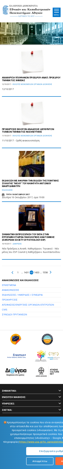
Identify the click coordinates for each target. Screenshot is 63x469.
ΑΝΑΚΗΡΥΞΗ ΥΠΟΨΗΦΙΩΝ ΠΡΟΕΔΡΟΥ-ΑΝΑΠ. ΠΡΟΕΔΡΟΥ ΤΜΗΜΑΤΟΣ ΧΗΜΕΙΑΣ (31, 79)
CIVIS (4, 309)
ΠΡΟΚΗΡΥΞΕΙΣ (9, 299)
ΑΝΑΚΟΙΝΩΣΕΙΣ (10, 289)
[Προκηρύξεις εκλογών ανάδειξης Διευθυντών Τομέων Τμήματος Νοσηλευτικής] (31, 112)
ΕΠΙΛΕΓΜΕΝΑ (9, 285)
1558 (45, 272)
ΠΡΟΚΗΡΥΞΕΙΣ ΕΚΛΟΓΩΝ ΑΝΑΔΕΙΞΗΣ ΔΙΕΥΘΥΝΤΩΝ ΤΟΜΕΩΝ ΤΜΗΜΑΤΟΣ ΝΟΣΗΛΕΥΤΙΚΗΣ (28, 130)
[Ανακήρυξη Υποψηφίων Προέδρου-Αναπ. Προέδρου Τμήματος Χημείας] (31, 61)
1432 (31, 272)
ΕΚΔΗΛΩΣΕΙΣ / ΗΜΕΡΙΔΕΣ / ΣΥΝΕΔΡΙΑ (22, 294)
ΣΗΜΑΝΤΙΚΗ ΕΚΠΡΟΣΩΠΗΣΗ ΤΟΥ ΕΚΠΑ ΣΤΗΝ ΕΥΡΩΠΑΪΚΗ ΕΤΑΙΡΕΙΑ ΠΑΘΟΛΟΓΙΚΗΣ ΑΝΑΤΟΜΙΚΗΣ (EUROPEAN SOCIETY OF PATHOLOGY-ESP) (28, 237)
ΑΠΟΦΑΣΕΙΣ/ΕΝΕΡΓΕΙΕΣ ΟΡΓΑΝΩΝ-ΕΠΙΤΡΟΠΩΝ (28, 304)
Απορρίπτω (39, 461)
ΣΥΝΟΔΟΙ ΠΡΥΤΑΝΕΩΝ (14, 314)
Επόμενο (50, 272)
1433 (37, 272)
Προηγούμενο (13, 272)
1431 (26, 272)
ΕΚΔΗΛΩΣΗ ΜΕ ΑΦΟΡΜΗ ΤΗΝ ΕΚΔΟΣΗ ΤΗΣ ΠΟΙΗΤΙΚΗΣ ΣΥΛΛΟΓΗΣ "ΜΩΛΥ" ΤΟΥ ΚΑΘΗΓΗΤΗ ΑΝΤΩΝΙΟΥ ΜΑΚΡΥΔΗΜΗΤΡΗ (30, 183)
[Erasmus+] (15, 357)
